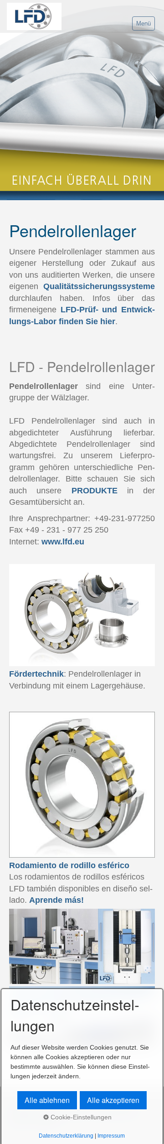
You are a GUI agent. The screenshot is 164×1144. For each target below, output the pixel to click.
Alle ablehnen (47, 1100)
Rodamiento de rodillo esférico (69, 865)
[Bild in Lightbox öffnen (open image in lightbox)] (82, 615)
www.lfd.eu (62, 541)
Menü (143, 23)
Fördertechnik (36, 673)
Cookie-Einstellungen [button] (80, 1117)
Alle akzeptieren (113, 1100)
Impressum (111, 1136)
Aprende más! (56, 900)
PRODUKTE (95, 490)
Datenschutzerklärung (66, 1136)
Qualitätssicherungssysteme (99, 286)
